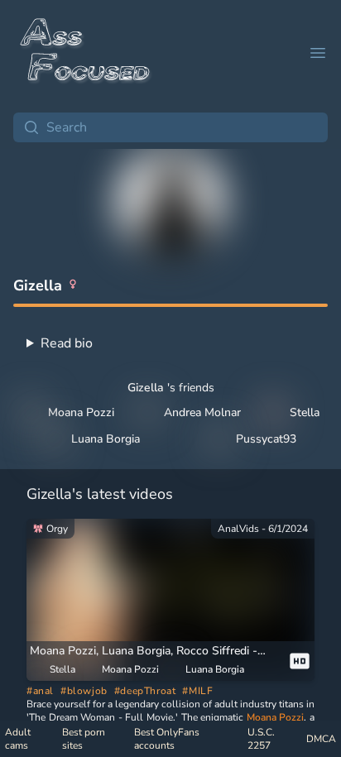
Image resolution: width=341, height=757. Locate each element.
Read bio (67, 343)
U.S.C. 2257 (261, 739)
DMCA (321, 738)
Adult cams (18, 739)
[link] (170, 600)
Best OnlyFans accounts (166, 739)
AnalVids (238, 528)
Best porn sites (83, 739)
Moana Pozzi (276, 717)
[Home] (86, 53)
